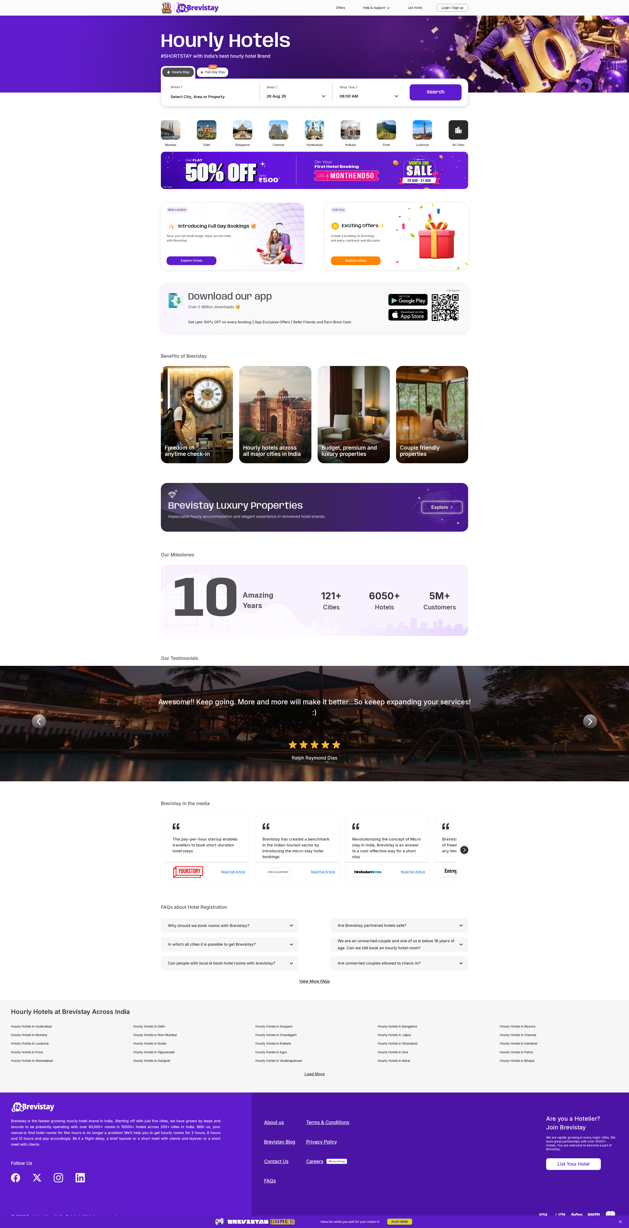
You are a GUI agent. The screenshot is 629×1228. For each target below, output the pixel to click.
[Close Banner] (620, 1221)
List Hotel (415, 8)
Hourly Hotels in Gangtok (151, 1061)
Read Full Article (233, 872)
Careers (314, 1161)
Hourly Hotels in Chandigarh (276, 1035)
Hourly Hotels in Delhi (149, 1026)
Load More (315, 1074)
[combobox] (208, 96)
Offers (340, 8)
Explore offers (355, 260)
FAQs (270, 1181)
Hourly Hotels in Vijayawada (153, 1052)
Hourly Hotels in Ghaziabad (397, 1043)
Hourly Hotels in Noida (149, 1043)
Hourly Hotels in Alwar (394, 1061)
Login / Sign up (452, 8)
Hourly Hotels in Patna (516, 1052)
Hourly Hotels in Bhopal (517, 1061)
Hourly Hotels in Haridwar (519, 1043)
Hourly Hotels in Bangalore (397, 1026)
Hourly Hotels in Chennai (518, 1035)
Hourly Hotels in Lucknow (30, 1043)
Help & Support (374, 8)
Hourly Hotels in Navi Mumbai (155, 1035)
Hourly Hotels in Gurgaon (274, 1026)
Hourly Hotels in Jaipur (394, 1035)
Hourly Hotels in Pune (27, 1052)
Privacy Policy (321, 1142)
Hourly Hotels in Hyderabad (31, 1026)
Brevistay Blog (279, 1142)
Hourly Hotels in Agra (271, 1052)
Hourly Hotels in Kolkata (273, 1043)
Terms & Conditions (327, 1122)
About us (274, 1122)
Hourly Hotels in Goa (393, 1052)
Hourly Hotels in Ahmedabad (32, 1061)
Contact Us (276, 1161)
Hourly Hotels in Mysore (517, 1026)
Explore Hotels (191, 260)
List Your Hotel (573, 1164)
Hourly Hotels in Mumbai (29, 1035)
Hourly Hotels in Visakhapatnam (278, 1061)
